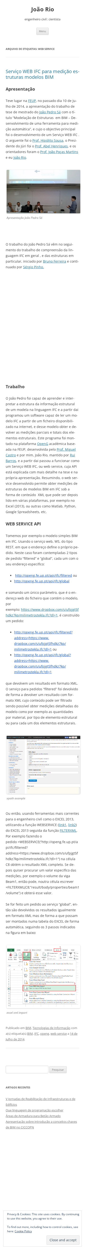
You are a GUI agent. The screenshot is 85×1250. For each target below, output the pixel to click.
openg (44, 1033)
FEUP (32, 100)
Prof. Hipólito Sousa (47, 140)
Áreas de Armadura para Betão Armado (33, 1116)
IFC (36, 1033)
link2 (72, 825)
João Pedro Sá (50, 112)
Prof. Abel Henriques (51, 146)
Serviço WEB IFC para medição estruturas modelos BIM (42, 74)
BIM (28, 1028)
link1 (62, 825)
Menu (42, 31)
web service (59, 1033)
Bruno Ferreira (54, 261)
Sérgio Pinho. (33, 267)
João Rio (42, 9)
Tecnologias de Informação (51, 1028)
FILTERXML (68, 830)
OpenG (42, 443)
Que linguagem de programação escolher (34, 1110)
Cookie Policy (23, 1231)
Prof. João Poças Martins (59, 152)
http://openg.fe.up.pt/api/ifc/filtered (43, 575)
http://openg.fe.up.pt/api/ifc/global (41, 581)
